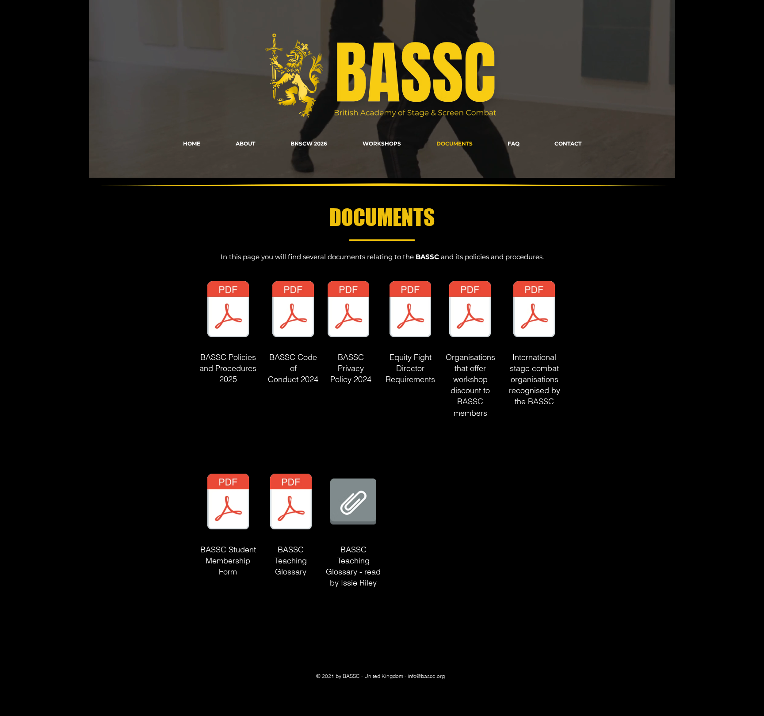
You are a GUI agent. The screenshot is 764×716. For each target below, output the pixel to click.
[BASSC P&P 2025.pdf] (228, 310)
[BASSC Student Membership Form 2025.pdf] (228, 502)
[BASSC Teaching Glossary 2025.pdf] (291, 502)
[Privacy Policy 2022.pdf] (348, 310)
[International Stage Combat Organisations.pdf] (534, 310)
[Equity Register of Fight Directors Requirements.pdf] (410, 310)
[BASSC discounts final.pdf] (470, 310)
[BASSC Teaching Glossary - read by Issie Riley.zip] (353, 502)
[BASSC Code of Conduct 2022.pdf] (293, 310)
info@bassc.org (426, 676)
